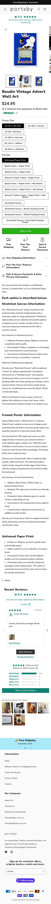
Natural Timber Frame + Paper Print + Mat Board (25, 196)
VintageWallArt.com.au (15, 823)
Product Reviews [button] (25, 656)
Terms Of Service (13, 772)
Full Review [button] (14, 643)
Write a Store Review (25, 690)
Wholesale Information (15, 812)
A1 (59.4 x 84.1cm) (14, 137)
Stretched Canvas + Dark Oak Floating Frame (25, 221)
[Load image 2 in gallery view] (25, 81)
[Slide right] (48, 82)
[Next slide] (47, 630)
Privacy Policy (11, 778)
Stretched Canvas (13, 203)
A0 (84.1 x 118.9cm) (14, 149)
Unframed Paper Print (15, 160)
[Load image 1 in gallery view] (12, 81)
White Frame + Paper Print (18, 172)
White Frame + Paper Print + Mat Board (24, 189)
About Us (9, 800)
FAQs (7, 761)
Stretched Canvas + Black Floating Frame (24, 208)
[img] (15, 610)
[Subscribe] (43, 871)
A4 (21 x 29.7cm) (13, 126)
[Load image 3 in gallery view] (39, 81)
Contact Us (10, 806)
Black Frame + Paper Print (17, 166)
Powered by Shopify (31, 900)
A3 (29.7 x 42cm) (36, 126)
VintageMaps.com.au (14, 817)
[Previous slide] (4, 630)
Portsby (21, 900)
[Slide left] (2, 82)
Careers (8, 784)
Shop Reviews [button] (25, 652)
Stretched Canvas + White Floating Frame (25, 214)
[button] (5, 9)
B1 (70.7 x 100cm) (14, 143)
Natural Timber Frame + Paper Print (22, 177)
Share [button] (7, 580)
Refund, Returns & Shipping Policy (21, 766)
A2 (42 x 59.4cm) (13, 131)
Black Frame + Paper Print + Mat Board (23, 183)
